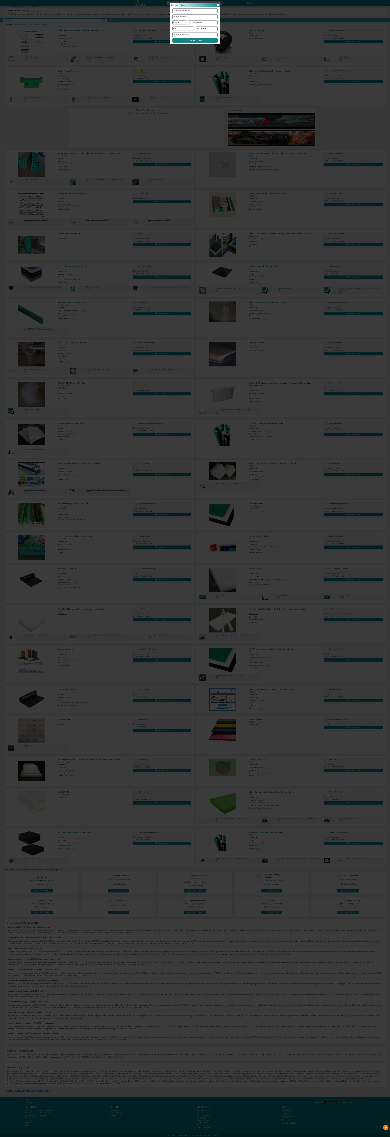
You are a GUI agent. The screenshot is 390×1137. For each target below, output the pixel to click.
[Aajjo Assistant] (385, 1127)
